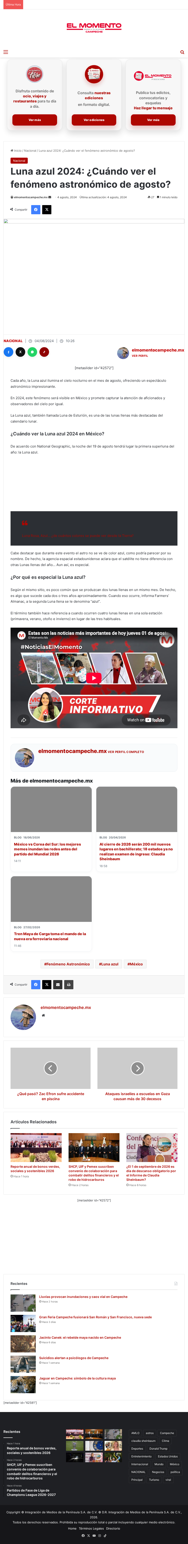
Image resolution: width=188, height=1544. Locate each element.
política (175, 1472)
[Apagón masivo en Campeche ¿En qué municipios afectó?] (74, 1457)
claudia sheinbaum (143, 1440)
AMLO (135, 1433)
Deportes (137, 1448)
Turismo (154, 1479)
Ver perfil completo (126, 752)
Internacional (139, 1464)
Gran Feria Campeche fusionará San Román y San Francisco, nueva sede (95, 1317)
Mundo (159, 1464)
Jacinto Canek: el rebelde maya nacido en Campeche (80, 1337)
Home (72, 1528)
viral (168, 1479)
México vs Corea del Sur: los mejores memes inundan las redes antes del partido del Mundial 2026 (47, 849)
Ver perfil (140, 355)
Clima (165, 1440)
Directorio (113, 1528)
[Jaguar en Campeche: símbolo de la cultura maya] (23, 1384)
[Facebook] (8, 352)
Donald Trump (158, 1448)
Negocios (158, 1472)
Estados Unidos (168, 1456)
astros (150, 1433)
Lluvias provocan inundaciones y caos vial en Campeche (83, 1297)
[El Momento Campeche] (94, 28)
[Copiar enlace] (44, 352)
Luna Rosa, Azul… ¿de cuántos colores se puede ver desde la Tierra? (78, 535)
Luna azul (109, 964)
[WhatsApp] (32, 352)
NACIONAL (138, 1472)
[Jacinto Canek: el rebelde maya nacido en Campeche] (23, 1343)
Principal (137, 1479)
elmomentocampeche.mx (31, 197)
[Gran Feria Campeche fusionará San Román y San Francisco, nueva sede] (23, 1323)
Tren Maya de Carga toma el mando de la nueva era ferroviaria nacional (50, 936)
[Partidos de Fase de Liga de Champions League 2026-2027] (74, 1446)
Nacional (30, 150)
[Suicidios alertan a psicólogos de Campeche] (23, 1364)
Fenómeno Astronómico (68, 964)
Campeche (167, 1433)
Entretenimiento (141, 1456)
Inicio (17, 150)
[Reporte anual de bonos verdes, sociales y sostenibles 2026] (36, 1147)
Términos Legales (91, 1528)
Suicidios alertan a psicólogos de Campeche (73, 1358)
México (136, 964)
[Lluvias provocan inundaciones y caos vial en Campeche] (23, 1303)
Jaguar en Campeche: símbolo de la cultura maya (77, 1378)
